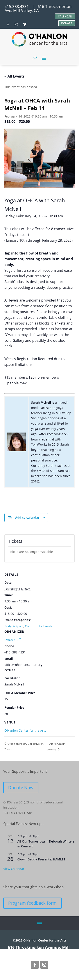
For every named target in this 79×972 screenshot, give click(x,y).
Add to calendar (27, 517)
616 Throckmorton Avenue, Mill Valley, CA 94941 (39, 949)
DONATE (66, 23)
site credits (57, 951)
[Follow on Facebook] (35, 965)
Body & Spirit (13, 626)
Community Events (38, 626)
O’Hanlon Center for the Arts (25, 730)
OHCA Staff (12, 640)
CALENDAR (65, 16)
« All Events (14, 76)
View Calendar (13, 869)
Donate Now (21, 787)
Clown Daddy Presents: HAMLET (41, 859)
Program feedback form (32, 903)
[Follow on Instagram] (44, 965)
